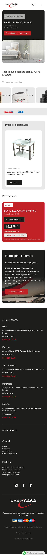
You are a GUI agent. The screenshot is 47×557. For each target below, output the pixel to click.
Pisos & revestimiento (11, 470)
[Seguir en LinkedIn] (31, 485)
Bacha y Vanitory (13, 168)
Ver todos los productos (12, 82)
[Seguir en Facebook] (23, 485)
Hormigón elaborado (10, 475)
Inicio (4, 446)
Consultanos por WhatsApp (15, 235)
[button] (43, 36)
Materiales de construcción (13, 467)
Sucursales (6, 451)
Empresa (6, 449)
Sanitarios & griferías (11, 472)
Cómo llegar (7, 336)
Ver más (13, 182)
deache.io (28, 533)
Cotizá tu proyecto (9, 453)
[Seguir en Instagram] (16, 485)
